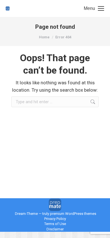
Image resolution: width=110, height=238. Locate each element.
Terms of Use (55, 224)
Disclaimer (55, 229)
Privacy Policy (55, 219)
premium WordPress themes (73, 213)
